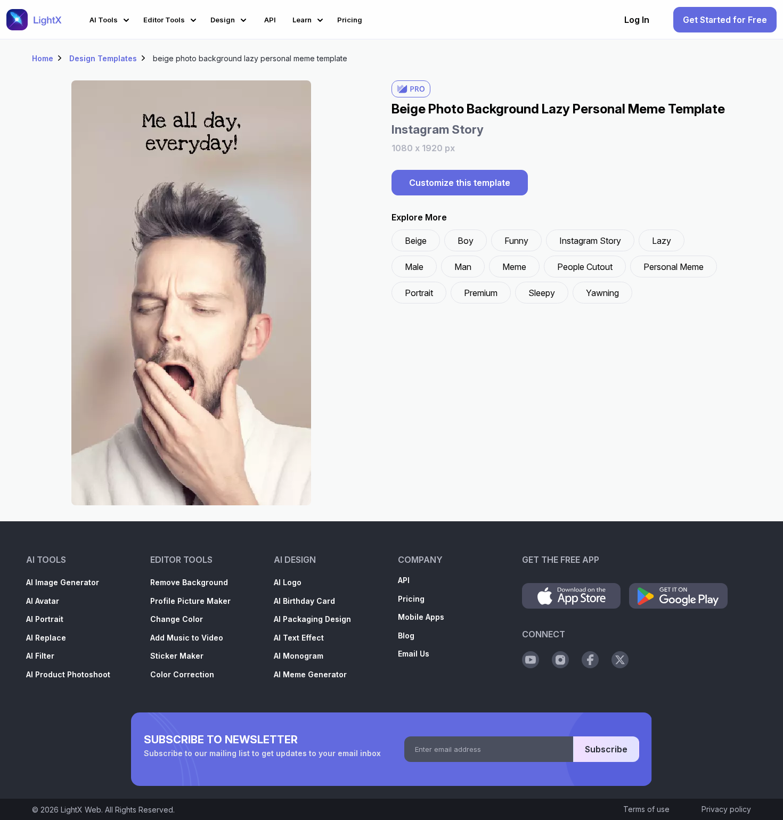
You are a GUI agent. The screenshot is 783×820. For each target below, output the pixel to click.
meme (514, 266)
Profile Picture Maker (190, 600)
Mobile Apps (421, 616)
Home (42, 58)
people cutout (585, 266)
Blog (406, 635)
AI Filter (40, 655)
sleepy (541, 293)
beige (416, 240)
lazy (661, 240)
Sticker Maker (176, 655)
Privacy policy (726, 809)
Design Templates (103, 58)
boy (466, 240)
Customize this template (459, 182)
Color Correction (182, 674)
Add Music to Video (186, 637)
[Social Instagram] (560, 659)
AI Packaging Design (312, 619)
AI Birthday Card (304, 600)
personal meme (673, 266)
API (404, 580)
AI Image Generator (62, 582)
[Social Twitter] (620, 659)
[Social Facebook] (590, 659)
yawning (602, 293)
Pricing (411, 598)
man (462, 266)
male (414, 266)
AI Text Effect (299, 637)
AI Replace (46, 637)
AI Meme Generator (310, 674)
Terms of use (646, 809)
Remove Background (189, 582)
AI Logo (287, 582)
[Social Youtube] (530, 659)
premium (480, 293)
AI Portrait (44, 619)
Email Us (413, 653)
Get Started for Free (725, 19)
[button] (111, 18)
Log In (636, 19)
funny (516, 240)
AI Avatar (42, 600)
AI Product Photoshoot (68, 674)
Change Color (176, 619)
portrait (419, 293)
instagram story (590, 240)
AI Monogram (298, 655)
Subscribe (606, 749)
